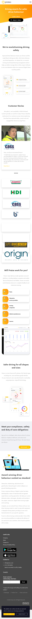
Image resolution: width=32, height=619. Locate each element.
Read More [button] (6, 166)
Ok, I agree (9, 614)
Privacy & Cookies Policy (9, 544)
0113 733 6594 (9, 565)
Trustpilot (5, 572)
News (4, 540)
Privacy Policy (22, 614)
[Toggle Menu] (30, 2)
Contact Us (5, 542)
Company (5, 538)
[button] (16, 16)
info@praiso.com (9, 563)
